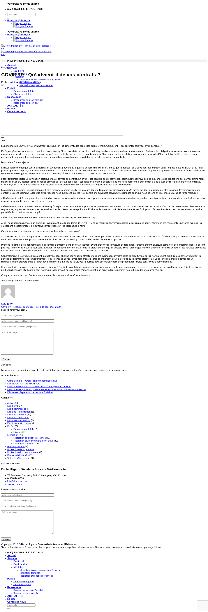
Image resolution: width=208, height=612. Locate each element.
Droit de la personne (18, 417)
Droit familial (20, 564)
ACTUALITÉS (15, 596)
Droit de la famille (16, 414)
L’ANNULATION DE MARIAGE (23, 383)
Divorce (17, 432)
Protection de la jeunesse (20, 449)
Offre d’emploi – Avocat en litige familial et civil (32, 381)
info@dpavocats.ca (17, 481)
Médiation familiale (23, 443)
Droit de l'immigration (19, 412)
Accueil (11, 65)
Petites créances (16, 446)
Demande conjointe (23, 429)
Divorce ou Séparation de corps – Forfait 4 (30, 392)
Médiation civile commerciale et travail (34, 441)
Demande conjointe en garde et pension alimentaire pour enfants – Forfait (46, 389)
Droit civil (18, 71)
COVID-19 (7, 304)
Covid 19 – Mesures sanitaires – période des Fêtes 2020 (31, 307)
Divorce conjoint (22, 584)
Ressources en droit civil (26, 593)
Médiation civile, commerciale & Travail (40, 79)
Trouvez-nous (14, 484)
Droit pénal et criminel (19, 423)
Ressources (14, 587)
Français (12, 20)
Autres (10, 403)
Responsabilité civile (18, 455)
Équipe (11, 599)
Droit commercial (16, 409)
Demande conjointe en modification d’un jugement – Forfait (39, 386)
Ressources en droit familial (28, 590)
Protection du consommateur (23, 452)
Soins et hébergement (18, 458)
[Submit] (8, 18)
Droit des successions (18, 420)
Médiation (12, 435)
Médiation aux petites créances (30, 438)
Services (12, 68)
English (27, 23)
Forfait (10, 426)
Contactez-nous (16, 602)
